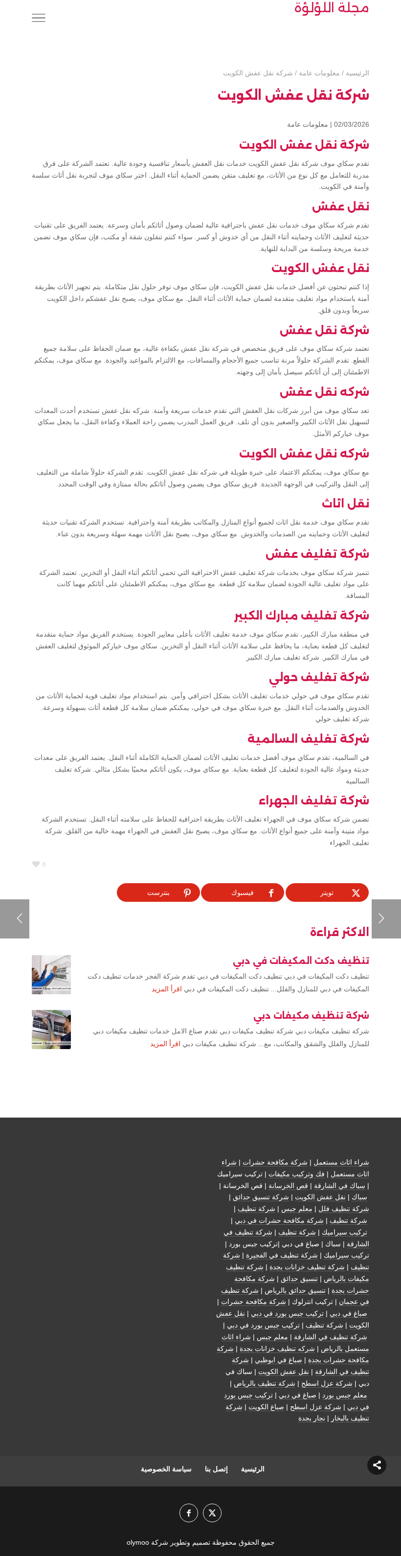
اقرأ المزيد (167, 989)
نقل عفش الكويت (320, 1197)
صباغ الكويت (266, 1407)
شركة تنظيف (256, 1209)
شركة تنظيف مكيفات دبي (311, 1015)
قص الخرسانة (288, 1186)
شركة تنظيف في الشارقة (330, 1337)
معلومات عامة (307, 124)
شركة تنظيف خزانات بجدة (307, 1267)
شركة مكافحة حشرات (275, 1162)
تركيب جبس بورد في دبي (287, 1313)
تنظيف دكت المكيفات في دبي (301, 961)
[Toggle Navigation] (38, 19)
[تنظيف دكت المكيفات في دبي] (51, 974)
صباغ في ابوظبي (278, 1360)
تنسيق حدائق (299, 1278)
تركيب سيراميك (344, 1232)
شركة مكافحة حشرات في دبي (279, 1220)
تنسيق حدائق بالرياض (295, 1290)
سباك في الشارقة (339, 1186)
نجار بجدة (311, 1418)
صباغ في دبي (348, 1313)
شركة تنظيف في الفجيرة (282, 1255)
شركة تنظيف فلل (343, 1209)
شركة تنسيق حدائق (261, 1197)
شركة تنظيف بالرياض (264, 1383)
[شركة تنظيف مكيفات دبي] (51, 1029)
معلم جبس (296, 1209)
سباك (359, 1197)
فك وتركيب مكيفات (296, 1174)
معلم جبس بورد (344, 1395)
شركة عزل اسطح (327, 1383)
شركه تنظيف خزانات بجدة (277, 1348)
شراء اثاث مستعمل (341, 1162)
